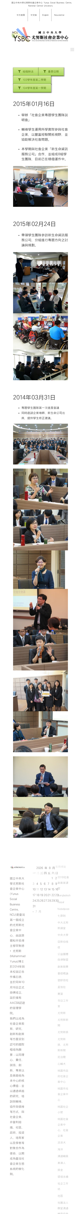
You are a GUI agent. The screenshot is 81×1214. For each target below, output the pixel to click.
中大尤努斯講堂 (63, 925)
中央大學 (63, 935)
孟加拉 (62, 987)
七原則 (62, 916)
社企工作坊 (63, 1186)
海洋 (60, 1149)
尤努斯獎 (63, 1032)
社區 (60, 1196)
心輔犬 (62, 1064)
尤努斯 (62, 1013)
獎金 (60, 1170)
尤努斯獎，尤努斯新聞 (63, 1044)
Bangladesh (64, 895)
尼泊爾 (62, 1057)
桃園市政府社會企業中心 (63, 1076)
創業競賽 (63, 966)
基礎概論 (63, 973)
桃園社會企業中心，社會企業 (63, 1127)
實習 (60, 994)
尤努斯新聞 (63, 1023)
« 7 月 (36, 911)
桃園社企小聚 (63, 1109)
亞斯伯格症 (63, 944)
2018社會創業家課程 (63, 883)
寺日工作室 (63, 1003)
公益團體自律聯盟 (63, 957)
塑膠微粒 (63, 980)
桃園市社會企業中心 (63, 1094)
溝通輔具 (63, 1156)
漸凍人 (62, 1163)
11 (37, 889)
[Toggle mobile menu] (72, 49)
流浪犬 (62, 1142)
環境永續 (63, 1176)
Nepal (61, 902)
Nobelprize (63, 909)
